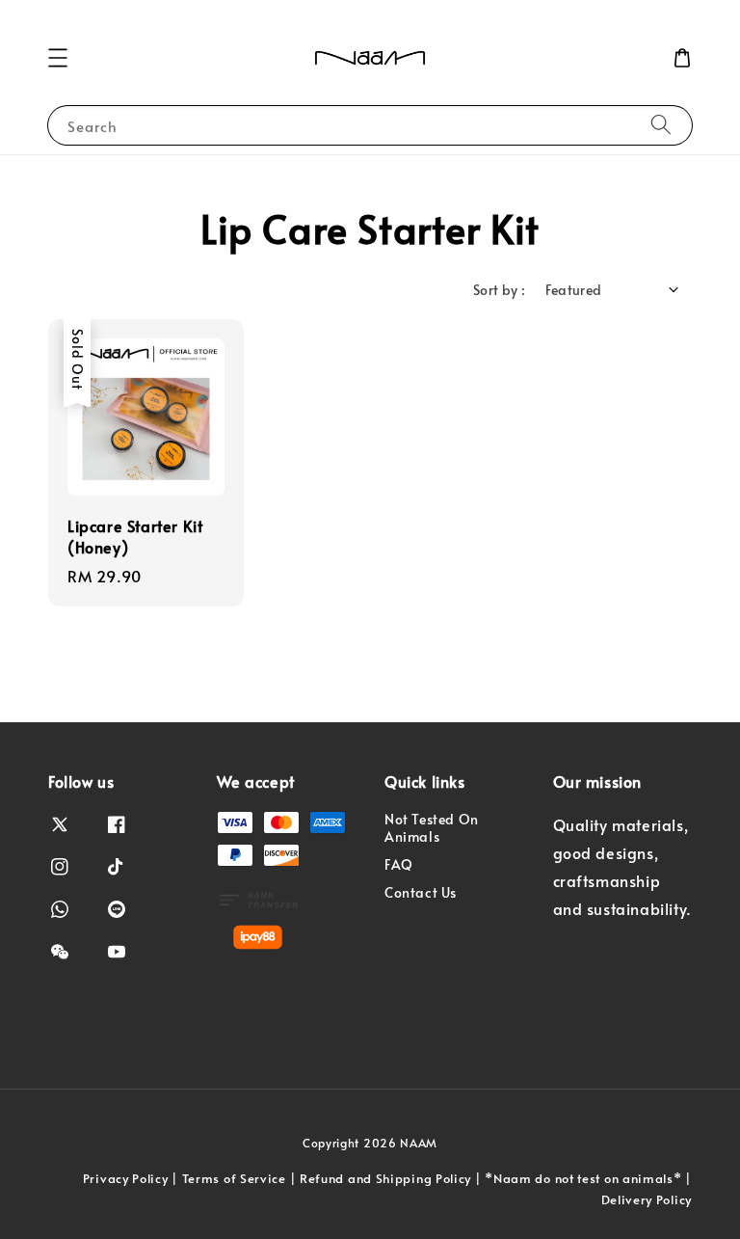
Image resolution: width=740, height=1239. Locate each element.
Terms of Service (234, 1178)
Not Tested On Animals (431, 828)
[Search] (661, 125)
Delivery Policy (647, 1199)
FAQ (398, 864)
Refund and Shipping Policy (385, 1178)
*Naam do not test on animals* (583, 1178)
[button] (58, 58)
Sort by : (499, 290)
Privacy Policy (126, 1178)
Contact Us (420, 892)
